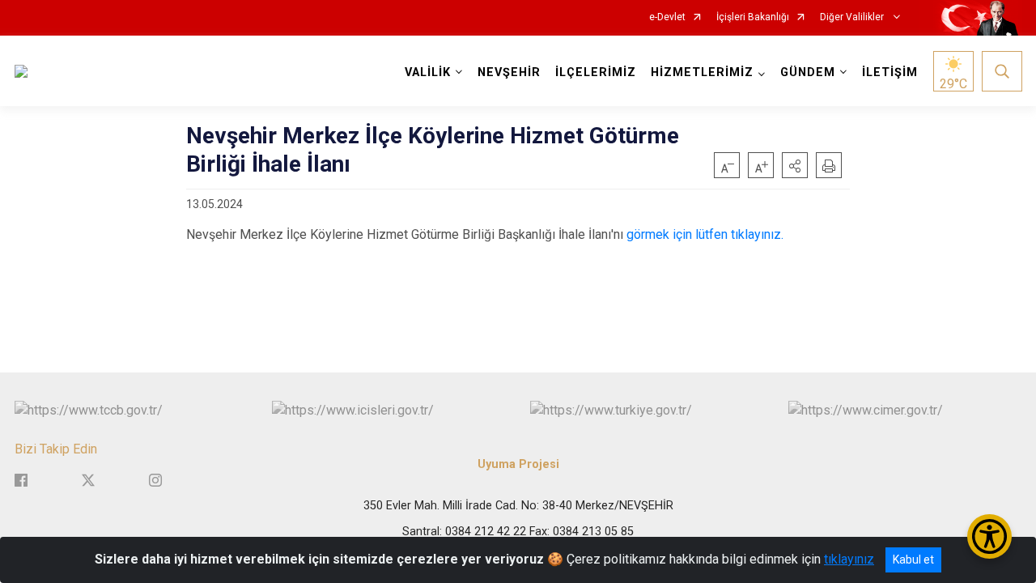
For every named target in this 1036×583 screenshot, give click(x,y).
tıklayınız (849, 559)
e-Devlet (667, 17)
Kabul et (913, 559)
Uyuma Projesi (518, 464)
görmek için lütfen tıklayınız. (704, 234)
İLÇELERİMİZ (595, 72)
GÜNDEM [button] (807, 72)
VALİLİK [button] (428, 72)
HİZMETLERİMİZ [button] (702, 72)
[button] (795, 165)
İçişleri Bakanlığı (752, 17)
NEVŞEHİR (509, 72)
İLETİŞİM (890, 72)
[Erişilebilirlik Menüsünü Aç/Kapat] (989, 536)
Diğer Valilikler (853, 17)
